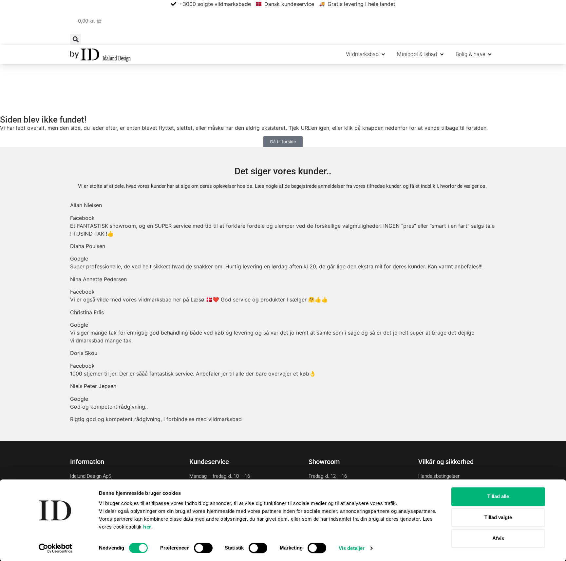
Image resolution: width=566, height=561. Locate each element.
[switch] (203, 548)
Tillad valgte (498, 517)
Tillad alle (498, 496)
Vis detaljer (352, 548)
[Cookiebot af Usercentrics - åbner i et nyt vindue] (55, 548)
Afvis (498, 538)
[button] (75, 39)
